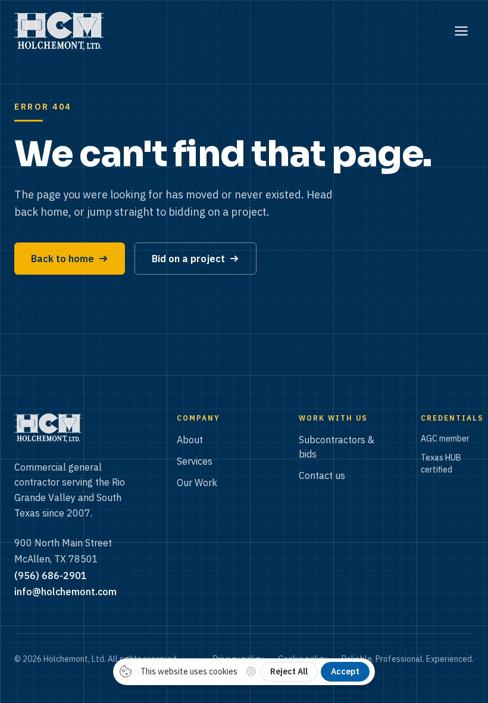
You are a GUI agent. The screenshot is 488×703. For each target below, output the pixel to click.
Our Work (197, 483)
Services (194, 461)
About (190, 440)
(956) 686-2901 (50, 575)
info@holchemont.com (65, 592)
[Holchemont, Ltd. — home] (59, 31)
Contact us (322, 475)
